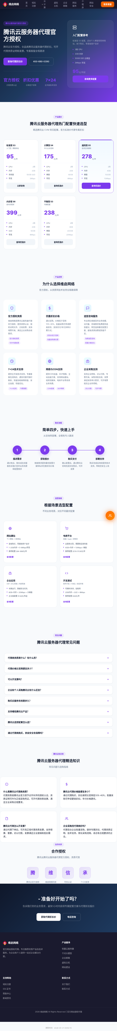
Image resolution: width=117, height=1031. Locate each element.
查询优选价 (58, 186)
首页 (27, 4)
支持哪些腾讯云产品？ (18, 711)
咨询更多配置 (90, 79)
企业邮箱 (65, 4)
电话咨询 (71, 917)
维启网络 (14, 4)
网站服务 (74, 4)
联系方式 (66, 989)
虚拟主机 (56, 4)
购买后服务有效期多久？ (19, 700)
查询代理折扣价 (15, 61)
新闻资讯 (7, 998)
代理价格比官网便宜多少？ (21, 668)
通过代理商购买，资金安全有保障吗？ (26, 733)
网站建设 (66, 967)
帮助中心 (7, 993)
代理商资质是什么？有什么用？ (23, 657)
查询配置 (10, 557)
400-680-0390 (41, 61)
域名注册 (34, 4)
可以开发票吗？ (15, 679)
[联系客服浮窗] (110, 515)
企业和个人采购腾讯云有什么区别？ (25, 690)
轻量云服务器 (68, 948)
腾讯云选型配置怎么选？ (19, 722)
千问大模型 (67, 953)
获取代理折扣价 (48, 917)
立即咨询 (21, 186)
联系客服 (108, 4)
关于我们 (66, 984)
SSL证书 (7, 989)
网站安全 (91, 4)
